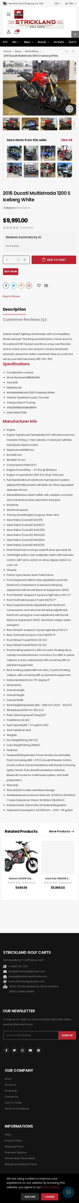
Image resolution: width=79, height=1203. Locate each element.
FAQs (8, 1134)
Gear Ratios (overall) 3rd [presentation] (22, 530)
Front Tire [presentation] (12, 600)
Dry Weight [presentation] (13, 740)
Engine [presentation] (11, 430)
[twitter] (14, 1050)
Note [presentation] (10, 795)
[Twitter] (14, 286)
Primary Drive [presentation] (15, 515)
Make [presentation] (10, 387)
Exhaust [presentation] (11, 495)
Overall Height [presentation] (15, 695)
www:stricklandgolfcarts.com (26, 981)
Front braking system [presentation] (20, 650)
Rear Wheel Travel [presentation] (18, 645)
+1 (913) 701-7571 (18, 966)
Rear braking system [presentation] (19, 670)
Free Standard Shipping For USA (25, 3)
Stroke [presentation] (11, 460)
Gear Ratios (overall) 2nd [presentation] (22, 525)
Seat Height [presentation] (14, 705)
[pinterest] (38, 1050)
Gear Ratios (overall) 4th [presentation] (22, 535)
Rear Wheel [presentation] (14, 630)
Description (14, 309)
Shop (18, 51)
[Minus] (18, 259)
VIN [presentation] (9, 407)
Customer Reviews (25, 320)
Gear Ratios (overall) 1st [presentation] (21, 520)
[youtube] (30, 1050)
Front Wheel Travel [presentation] (18, 640)
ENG (71, 3)
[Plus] (24, 259)
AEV (14, 42)
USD (56, 3)
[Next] (74, 124)
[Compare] (46, 285)
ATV (5, 42)
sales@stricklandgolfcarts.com (27, 976)
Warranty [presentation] (12, 785)
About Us (10, 1085)
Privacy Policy (13, 1140)
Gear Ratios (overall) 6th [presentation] (22, 545)
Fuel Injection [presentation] (15, 480)
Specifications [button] (16, 364)
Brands (42, 42)
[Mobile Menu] (9, 14)
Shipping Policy (14, 1146)
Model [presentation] (11, 392)
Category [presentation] (13, 402)
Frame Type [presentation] (14, 575)
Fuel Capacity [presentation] (15, 725)
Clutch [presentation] (11, 555)
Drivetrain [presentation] (13, 505)
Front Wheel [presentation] (14, 595)
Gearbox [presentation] (12, 510)
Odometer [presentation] (13, 412)
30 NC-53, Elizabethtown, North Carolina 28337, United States (33, 989)
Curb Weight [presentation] (14, 745)
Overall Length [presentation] (16, 690)
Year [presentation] (9, 382)
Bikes (27, 42)
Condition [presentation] (13, 372)
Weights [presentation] (12, 735)
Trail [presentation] (9, 720)
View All (66, 140)
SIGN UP (67, 1035)
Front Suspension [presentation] (17, 580)
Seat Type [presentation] (13, 730)
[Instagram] (29, 286)
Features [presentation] (12, 750)
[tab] (18, 309)
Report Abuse (11, 296)
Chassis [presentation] (11, 570)
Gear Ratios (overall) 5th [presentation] (22, 540)
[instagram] (22, 1050)
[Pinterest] (21, 286)
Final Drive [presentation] (13, 550)
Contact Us (11, 1097)
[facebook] (6, 1050)
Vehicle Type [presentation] (15, 397)
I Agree (49, 1197)
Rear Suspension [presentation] (17, 605)
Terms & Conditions (17, 1108)
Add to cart (56, 260)
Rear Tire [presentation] (12, 635)
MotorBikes (32, 51)
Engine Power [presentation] (15, 470)
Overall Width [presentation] (15, 700)
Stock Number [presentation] (15, 377)
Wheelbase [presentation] (14, 710)
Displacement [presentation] (15, 450)
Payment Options (15, 1152)
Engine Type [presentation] (14, 435)
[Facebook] (6, 286)
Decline (30, 1197)
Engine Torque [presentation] (16, 475)
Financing (11, 1091)
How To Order (13, 1102)
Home (7, 51)
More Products (59, 831)
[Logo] (18, 14)
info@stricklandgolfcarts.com (26, 971)
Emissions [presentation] (13, 805)
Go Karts (59, 42)
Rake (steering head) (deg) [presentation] (24, 715)
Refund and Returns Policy (21, 1164)
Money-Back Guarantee (20, 1158)
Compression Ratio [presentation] (19, 465)
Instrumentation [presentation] (16, 680)
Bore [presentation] (10, 455)
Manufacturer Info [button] (20, 421)
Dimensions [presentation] (14, 685)
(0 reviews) (26, 227)
